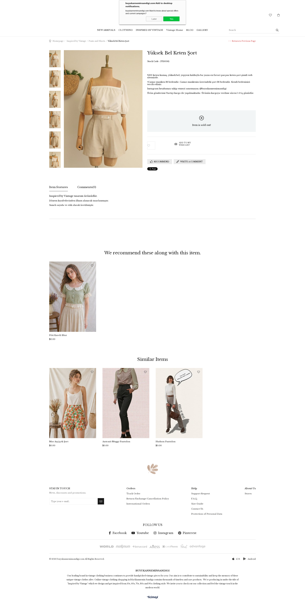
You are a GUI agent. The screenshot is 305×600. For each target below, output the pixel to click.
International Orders (138, 503)
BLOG (189, 30)
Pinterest (189, 533)
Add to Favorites (92, 265)
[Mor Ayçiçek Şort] (72, 403)
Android (252, 559)
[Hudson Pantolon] (179, 403)
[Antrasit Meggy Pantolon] (125, 403)
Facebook (119, 533)
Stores (248, 493)
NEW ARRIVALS (106, 30)
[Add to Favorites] (160, 145)
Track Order (133, 493)
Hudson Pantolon (166, 441)
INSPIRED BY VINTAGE (149, 30)
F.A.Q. (194, 498)
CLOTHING (126, 30)
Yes (171, 19)
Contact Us (197, 508)
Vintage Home (174, 30)
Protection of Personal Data (206, 514)
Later (154, 19)
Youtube (143, 533)
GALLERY (202, 30)
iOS (238, 559)
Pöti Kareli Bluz (58, 335)
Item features (58, 187)
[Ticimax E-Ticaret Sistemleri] (152, 597)
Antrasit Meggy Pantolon (116, 441)
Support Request (200, 493)
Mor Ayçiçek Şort (58, 441)
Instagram (165, 533)
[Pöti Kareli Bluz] (72, 297)
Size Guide (197, 503)
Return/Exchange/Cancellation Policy (147, 498)
